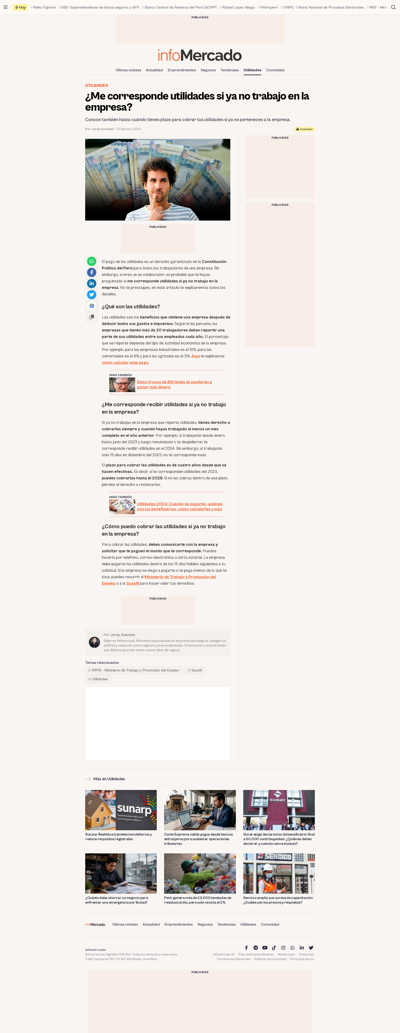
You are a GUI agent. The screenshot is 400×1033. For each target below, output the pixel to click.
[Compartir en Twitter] (91, 294)
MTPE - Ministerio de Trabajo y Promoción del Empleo (135, 670)
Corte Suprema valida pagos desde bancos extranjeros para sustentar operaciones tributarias (198, 839)
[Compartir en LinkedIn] (91, 283)
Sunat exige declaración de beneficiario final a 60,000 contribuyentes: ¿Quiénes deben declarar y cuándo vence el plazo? (279, 839)
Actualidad (154, 70)
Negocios (208, 70)
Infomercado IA (223, 954)
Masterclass (286, 954)
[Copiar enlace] (91, 316)
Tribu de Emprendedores (256, 954)
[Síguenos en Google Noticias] (91, 305)
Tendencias (230, 70)
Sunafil (196, 670)
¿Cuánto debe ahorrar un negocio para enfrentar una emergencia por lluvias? (116, 900)
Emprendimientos (182, 70)
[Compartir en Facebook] (91, 272)
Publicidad (306, 954)
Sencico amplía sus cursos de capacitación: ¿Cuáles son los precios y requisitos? (278, 900)
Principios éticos (302, 959)
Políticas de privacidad (270, 959)
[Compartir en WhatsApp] (91, 261)
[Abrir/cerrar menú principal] (5, 7)
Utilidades (253, 70)
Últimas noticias (128, 70)
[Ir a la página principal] (200, 55)
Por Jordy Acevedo (99, 129)
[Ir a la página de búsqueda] (393, 7)
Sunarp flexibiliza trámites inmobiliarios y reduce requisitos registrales (118, 836)
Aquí (195, 356)
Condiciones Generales (233, 959)
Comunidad (275, 70)
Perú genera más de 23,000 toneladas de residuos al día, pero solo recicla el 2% (197, 900)
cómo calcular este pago (125, 362)
